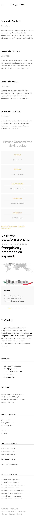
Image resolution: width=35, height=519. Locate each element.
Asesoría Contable (11, 21)
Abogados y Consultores (17, 160)
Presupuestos (14, 509)
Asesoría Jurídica (11, 111)
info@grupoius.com (11, 369)
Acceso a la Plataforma (9, 464)
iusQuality (17, 4)
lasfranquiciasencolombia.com (12, 490)
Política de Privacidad (8, 511)
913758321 (17, 366)
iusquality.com (6, 425)
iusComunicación (17, 184)
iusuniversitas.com (8, 448)
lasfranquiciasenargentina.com (12, 485)
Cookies (12, 514)
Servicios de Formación (17, 203)
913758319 (9, 366)
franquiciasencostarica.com (11, 499)
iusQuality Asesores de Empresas (13, 328)
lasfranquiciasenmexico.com (12, 493)
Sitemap (4, 514)
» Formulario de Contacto (13, 371)
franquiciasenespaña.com (10, 479)
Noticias (19, 514)
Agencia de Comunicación (17, 188)
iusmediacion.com (8, 451)
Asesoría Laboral (10, 51)
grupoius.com (6, 420)
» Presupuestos (9, 377)
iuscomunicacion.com (9, 454)
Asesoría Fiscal (9, 81)
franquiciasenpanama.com (11, 496)
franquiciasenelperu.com (10, 488)
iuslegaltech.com (7, 423)
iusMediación (17, 213)
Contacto (4, 509)
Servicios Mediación (17, 218)
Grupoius (17, 155)
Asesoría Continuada (17, 174)
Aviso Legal (22, 511)
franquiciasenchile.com (10, 482)
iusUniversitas (17, 198)
